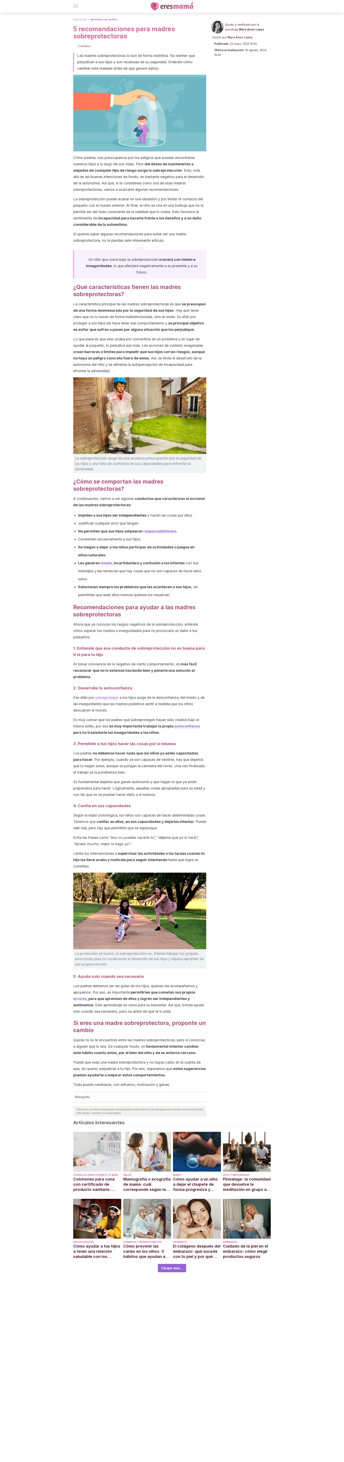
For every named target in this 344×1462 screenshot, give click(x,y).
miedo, (107, 563)
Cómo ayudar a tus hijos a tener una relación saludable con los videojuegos (96, 1251)
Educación (80, 19)
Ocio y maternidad (236, 1174)
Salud (127, 1174)
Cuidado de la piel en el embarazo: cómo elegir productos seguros (245, 1251)
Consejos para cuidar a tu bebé (95, 1174)
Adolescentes (83, 1241)
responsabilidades (160, 531)
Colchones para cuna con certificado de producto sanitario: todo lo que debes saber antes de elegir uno (97, 1184)
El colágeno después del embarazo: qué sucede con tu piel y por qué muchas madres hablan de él (196, 1251)
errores (80, 999)
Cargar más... (172, 1268)
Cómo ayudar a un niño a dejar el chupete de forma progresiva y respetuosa (195, 1184)
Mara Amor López (251, 29)
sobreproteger (107, 697)
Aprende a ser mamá (103, 19)
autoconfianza (187, 726)
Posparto (180, 1241)
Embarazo (230, 1241)
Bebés (177, 1174)
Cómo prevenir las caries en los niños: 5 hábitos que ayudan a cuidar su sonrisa (144, 1251)
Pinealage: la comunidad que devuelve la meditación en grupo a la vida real (247, 1184)
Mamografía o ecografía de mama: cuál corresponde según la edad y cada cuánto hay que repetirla (147, 1184)
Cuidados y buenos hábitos (142, 1241)
